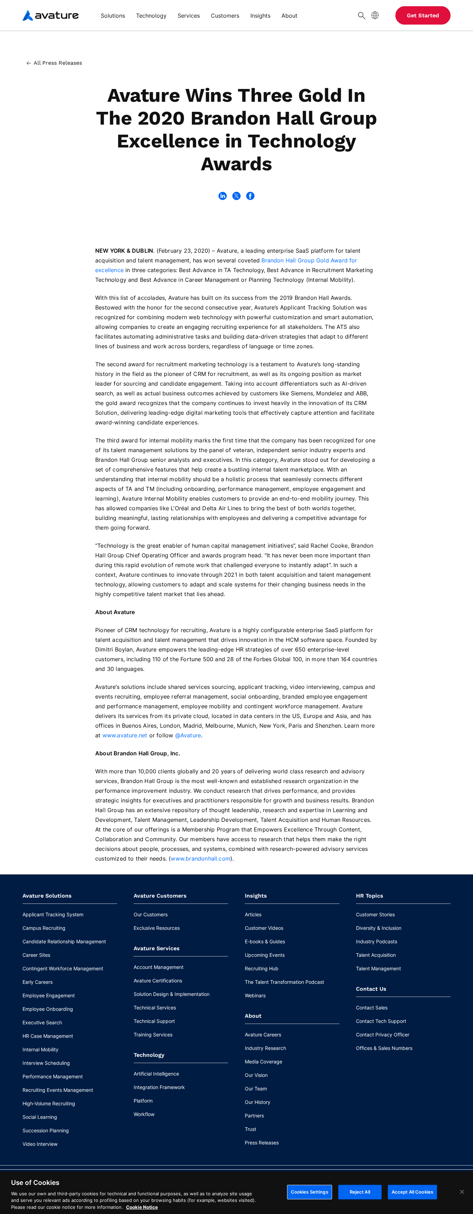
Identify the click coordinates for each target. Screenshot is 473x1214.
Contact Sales (371, 1007)
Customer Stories (375, 914)
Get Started (423, 15)
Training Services (153, 1034)
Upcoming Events (265, 955)
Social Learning (40, 1117)
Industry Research (265, 1048)
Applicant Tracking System (53, 914)
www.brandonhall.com (200, 858)
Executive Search (42, 1022)
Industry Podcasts (376, 941)
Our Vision (256, 1075)
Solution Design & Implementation (171, 994)
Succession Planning (46, 1130)
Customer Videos (264, 928)
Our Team (256, 1088)
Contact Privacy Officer (382, 1034)
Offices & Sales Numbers (384, 1048)
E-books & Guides (265, 941)
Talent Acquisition (376, 955)
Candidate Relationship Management (64, 941)
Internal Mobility (41, 1049)
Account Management (159, 967)
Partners (254, 1115)
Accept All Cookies (412, 1192)
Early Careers (38, 982)
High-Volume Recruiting (49, 1103)
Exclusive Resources (157, 928)
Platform (143, 1101)
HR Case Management (48, 1036)
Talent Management (378, 968)
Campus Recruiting (44, 928)
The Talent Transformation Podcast (284, 982)
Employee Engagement (49, 995)
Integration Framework (159, 1087)
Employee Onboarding (48, 1009)
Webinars (255, 995)
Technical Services (155, 1007)
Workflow (144, 1114)
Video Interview (40, 1144)
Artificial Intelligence (156, 1074)
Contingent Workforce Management (63, 968)
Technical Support (154, 1021)
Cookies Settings (309, 1192)
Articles (253, 914)
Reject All (360, 1192)
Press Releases (262, 1142)
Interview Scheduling (46, 1063)
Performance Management (53, 1076)
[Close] (462, 1191)
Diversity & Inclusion (378, 928)
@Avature (188, 735)
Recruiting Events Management (58, 1090)
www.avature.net (125, 735)
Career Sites (36, 955)
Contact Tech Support (381, 1021)
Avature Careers (263, 1034)
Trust (250, 1129)
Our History (257, 1102)
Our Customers (151, 914)
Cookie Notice (142, 1206)
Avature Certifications (158, 980)
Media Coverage (263, 1061)
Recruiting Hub (261, 968)
